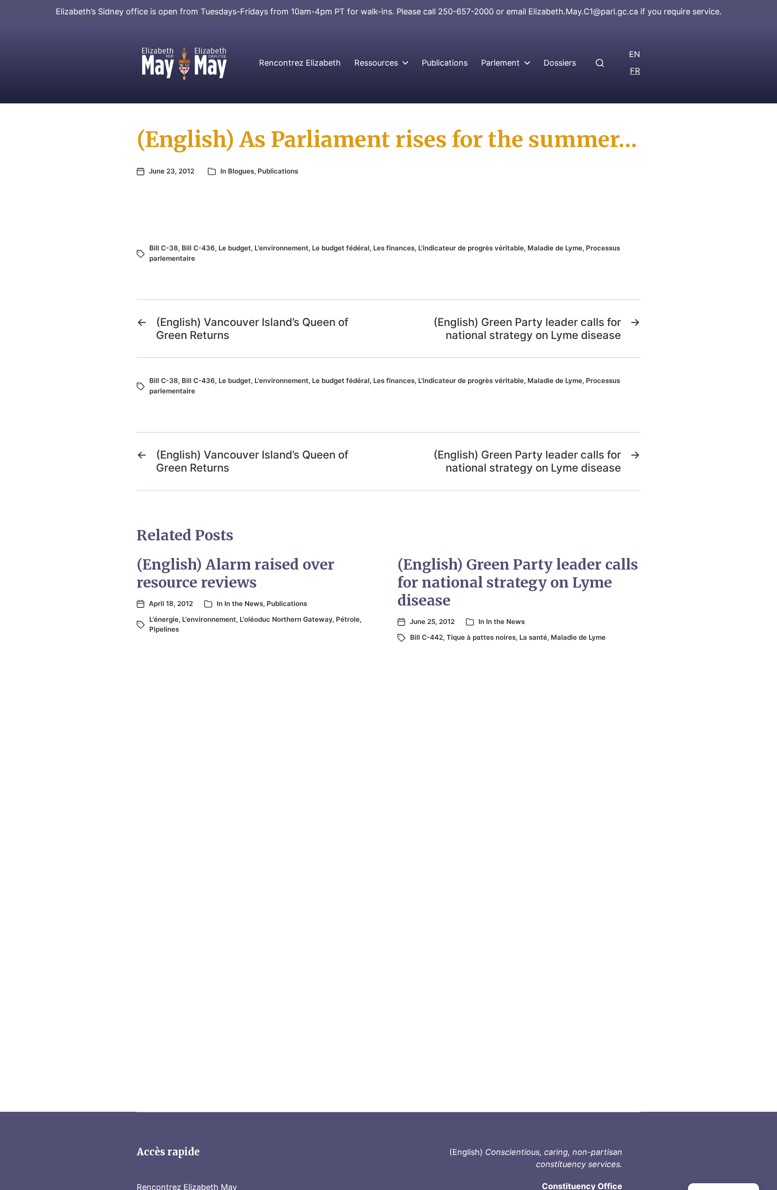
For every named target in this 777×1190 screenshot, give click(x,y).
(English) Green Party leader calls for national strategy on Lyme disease (517, 583)
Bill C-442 (426, 637)
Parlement (500, 63)
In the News (243, 603)
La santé (533, 637)
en (634, 54)
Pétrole (348, 619)
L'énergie (164, 619)
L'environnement (281, 248)
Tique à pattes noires (481, 637)
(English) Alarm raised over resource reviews (236, 574)
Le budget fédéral (341, 248)
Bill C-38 (163, 248)
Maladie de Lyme (554, 248)
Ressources (376, 63)
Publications (445, 63)
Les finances (394, 248)
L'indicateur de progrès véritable (471, 248)
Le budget (235, 248)
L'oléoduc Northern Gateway (286, 619)
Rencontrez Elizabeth (300, 63)
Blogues (241, 171)
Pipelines (164, 629)
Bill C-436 (198, 248)
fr (635, 71)
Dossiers (560, 63)
